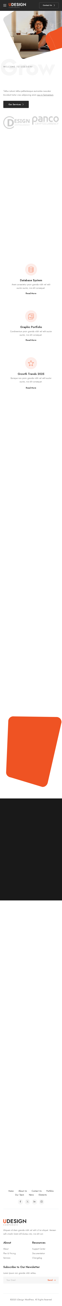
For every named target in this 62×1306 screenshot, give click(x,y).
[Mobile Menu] (4, 5)
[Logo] (17, 5)
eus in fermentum (45, 94)
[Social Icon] (20, 1202)
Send (50, 1280)
